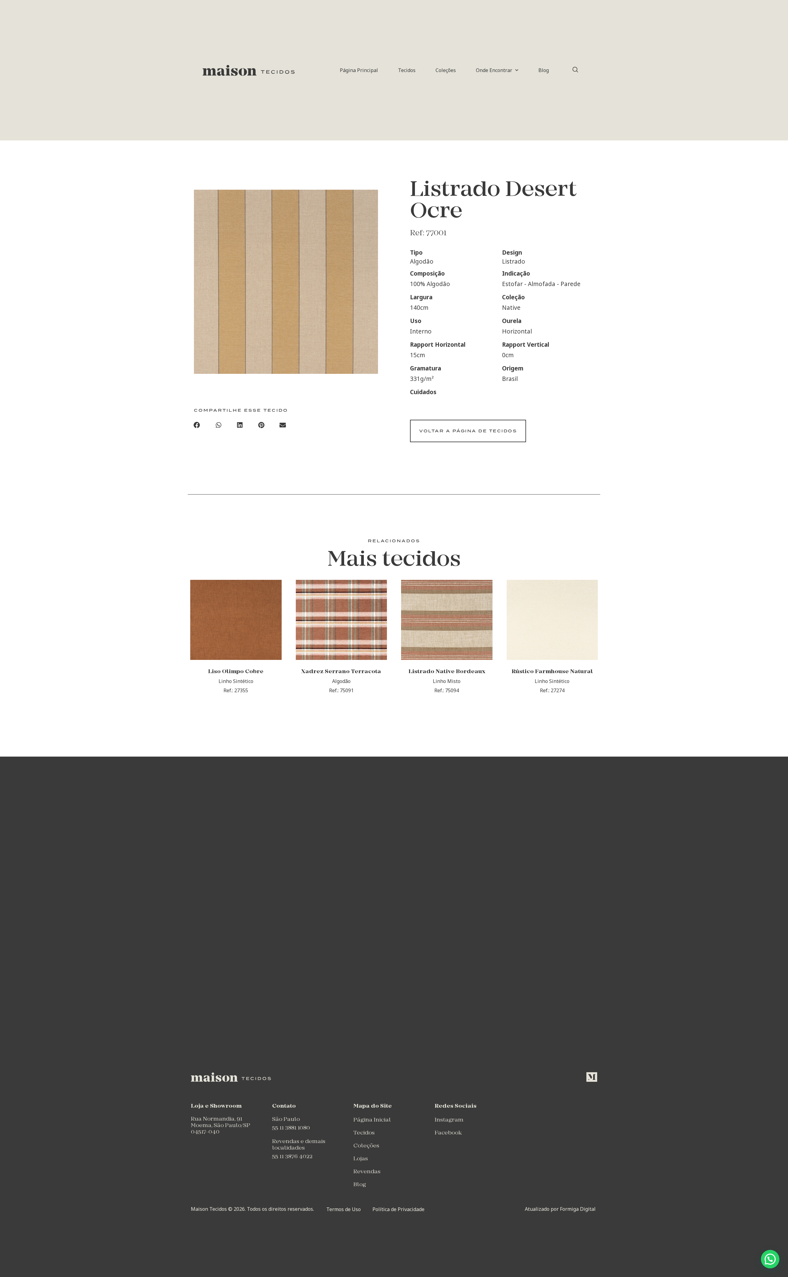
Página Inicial (372, 1120)
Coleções (446, 70)
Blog (543, 70)
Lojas (360, 1159)
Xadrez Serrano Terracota (341, 672)
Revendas (366, 1172)
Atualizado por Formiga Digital (560, 1209)
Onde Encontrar (494, 70)
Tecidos (407, 70)
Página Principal (359, 70)
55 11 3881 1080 (291, 1128)
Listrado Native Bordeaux (446, 672)
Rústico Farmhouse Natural (552, 672)
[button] (197, 425)
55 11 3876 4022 (292, 1157)
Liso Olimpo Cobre (235, 672)
